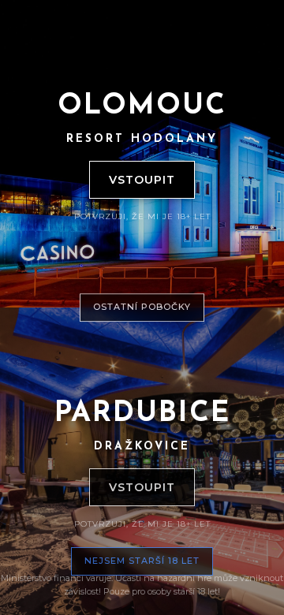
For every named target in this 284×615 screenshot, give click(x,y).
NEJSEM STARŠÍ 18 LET (142, 560)
